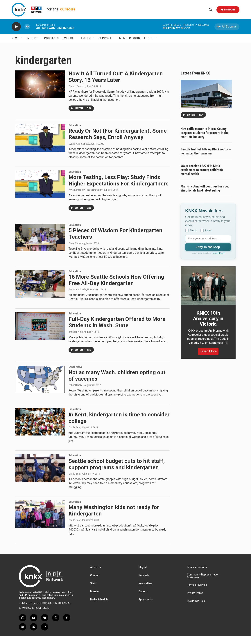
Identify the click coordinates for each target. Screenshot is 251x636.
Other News (76, 366)
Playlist (143, 567)
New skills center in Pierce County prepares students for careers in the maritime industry (205, 133)
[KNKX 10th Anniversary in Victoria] (208, 285)
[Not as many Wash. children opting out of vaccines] (40, 379)
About (148, 38)
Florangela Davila (77, 289)
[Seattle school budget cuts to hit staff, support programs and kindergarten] (40, 468)
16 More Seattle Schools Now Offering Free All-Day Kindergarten (116, 280)
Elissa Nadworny (77, 243)
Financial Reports (197, 567)
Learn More (208, 351)
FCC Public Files (196, 601)
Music (31, 38)
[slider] (33, 26)
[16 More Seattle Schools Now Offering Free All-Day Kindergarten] (40, 284)
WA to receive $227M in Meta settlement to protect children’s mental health (202, 170)
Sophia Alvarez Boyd (79, 143)
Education (75, 125)
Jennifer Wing (76, 331)
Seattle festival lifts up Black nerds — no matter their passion (206, 151)
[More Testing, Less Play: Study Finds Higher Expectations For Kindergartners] (40, 184)
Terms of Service (197, 585)
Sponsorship (146, 599)
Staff (93, 583)
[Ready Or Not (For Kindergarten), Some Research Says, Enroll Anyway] (40, 138)
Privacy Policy (218, 253)
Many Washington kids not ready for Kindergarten (114, 510)
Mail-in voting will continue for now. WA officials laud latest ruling (205, 188)
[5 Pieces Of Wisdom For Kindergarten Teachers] (40, 237)
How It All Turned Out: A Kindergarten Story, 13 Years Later (116, 76)
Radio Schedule (99, 599)
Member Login (129, 38)
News (15, 38)
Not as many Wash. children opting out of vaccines (117, 375)
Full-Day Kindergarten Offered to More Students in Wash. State (117, 322)
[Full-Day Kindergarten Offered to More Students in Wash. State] (40, 326)
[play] (16, 27)
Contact (94, 575)
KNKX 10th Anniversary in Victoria (208, 318)
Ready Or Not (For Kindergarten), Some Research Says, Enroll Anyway (118, 133)
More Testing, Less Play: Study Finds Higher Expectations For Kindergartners (118, 180)
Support (104, 38)
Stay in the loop (208, 247)
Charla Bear (74, 427)
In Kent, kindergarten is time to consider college (119, 417)
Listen (86, 38)
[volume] (27, 27)
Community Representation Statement (203, 576)
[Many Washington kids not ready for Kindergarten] (40, 514)
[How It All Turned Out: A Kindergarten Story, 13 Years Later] (40, 84)
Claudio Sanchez (77, 86)
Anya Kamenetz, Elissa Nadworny (86, 189)
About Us (95, 567)
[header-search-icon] (210, 9)
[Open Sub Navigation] (22, 38)
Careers (143, 591)
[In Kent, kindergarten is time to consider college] (40, 421)
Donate (229, 9)
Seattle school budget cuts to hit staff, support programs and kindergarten (117, 464)
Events (67, 38)
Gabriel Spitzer (76, 385)
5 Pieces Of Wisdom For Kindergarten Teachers (115, 233)
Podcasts (51, 38)
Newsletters (146, 583)
